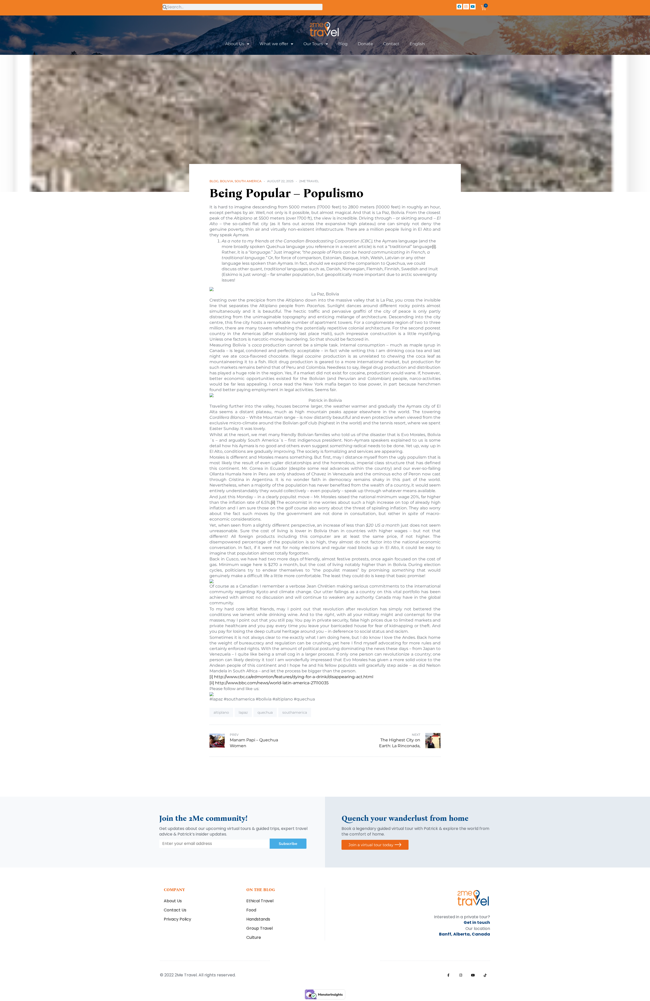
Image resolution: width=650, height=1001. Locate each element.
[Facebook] (459, 6)
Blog (213, 181)
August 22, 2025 (280, 181)
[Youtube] (473, 6)
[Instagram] (466, 6)
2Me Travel (309, 181)
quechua (265, 712)
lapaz (243, 712)
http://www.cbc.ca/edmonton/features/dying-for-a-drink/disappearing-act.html (293, 676)
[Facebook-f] (448, 975)
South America (248, 181)
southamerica (294, 712)
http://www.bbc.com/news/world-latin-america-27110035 (272, 682)
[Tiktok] (485, 975)
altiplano (221, 712)
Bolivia (226, 181)
